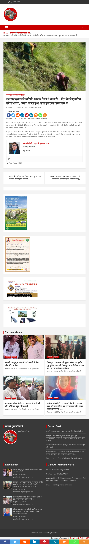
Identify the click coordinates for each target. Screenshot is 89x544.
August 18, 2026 (11, 368)
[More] (45, 115)
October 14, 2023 (12, 108)
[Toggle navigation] (6, 27)
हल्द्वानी (14, 357)
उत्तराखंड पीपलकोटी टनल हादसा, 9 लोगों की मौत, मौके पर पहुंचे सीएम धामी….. (22, 405)
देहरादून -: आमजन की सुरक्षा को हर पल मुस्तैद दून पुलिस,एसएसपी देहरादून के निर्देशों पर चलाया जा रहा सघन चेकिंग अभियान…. (65, 365)
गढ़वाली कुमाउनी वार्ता (18, 95)
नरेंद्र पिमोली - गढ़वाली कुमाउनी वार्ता (30, 108)
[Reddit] (18, 115)
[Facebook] (9, 115)
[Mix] (36, 115)
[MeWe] (31, 115)
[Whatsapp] (40, 115)
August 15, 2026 (53, 371)
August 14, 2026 (11, 409)
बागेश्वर (56, 398)
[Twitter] (13, 115)
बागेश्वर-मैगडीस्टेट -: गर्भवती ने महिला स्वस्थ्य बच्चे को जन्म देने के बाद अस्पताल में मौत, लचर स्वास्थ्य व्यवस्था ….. (65, 406)
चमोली (14, 398)
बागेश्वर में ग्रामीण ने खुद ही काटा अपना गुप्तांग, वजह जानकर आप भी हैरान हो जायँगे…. (25, 177)
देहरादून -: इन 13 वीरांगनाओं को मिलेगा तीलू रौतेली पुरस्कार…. (65, 458)
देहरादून (56, 357)
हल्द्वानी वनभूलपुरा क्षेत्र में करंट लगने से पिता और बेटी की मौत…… (65, 431)
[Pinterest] (27, 115)
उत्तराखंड (9, 95)
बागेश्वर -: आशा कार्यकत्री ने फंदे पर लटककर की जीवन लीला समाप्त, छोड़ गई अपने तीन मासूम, (65, 177)
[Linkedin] (22, 115)
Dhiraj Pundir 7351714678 (79, 538)
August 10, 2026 (53, 412)
